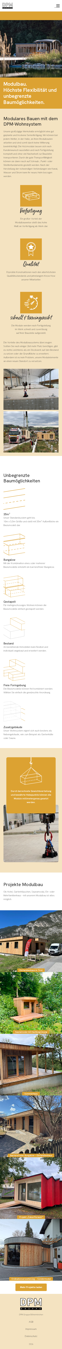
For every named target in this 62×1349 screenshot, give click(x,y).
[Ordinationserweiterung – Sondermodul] (31, 1250)
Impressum (31, 1328)
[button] (58, 5)
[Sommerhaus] (31, 1064)
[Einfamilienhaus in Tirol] (31, 941)
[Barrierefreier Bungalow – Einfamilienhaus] (31, 1126)
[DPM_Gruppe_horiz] (7, 6)
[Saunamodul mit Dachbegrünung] (31, 1003)
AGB (31, 1321)
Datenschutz (31, 1336)
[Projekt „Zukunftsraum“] (31, 1188)
